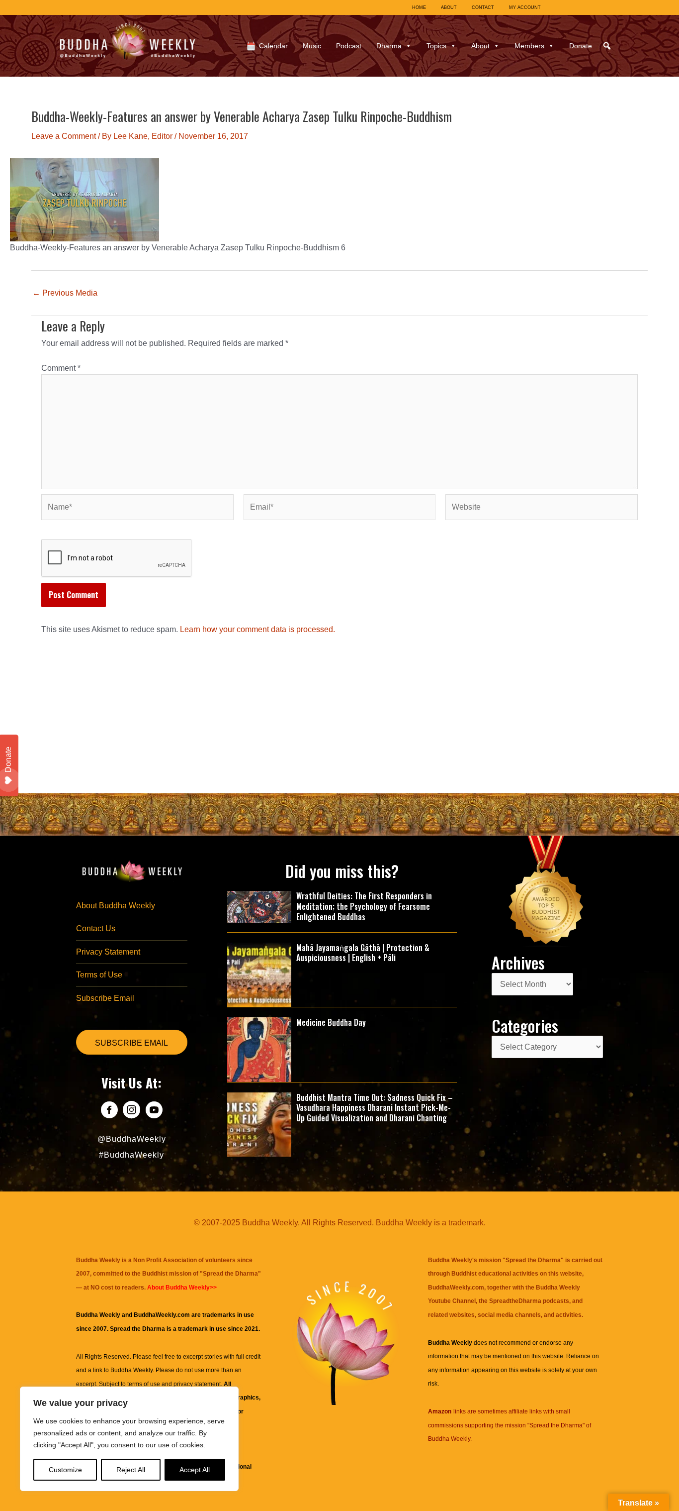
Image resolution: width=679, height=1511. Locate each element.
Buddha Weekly (131, 1370)
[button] (606, 45)
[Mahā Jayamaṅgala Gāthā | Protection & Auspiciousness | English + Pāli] (259, 974)
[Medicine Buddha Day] (259, 1049)
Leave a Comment (63, 136)
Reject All (130, 1470)
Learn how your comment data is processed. (257, 629)
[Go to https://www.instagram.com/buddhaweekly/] (131, 1111)
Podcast (348, 46)
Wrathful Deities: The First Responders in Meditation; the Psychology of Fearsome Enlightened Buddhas (364, 906)
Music (312, 46)
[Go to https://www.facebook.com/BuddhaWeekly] (109, 1111)
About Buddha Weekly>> (182, 1287)
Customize (65, 1470)
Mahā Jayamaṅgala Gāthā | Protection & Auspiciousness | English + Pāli (362, 953)
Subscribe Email (105, 998)
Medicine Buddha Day (331, 1022)
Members (529, 46)
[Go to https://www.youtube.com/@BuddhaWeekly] (154, 1111)
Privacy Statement (108, 952)
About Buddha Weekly (115, 905)
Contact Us (95, 928)
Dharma (389, 46)
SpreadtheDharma (515, 1300)
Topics (436, 46)
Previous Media (64, 293)
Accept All (194, 1470)
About (480, 46)
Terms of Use (99, 975)
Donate (580, 46)
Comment (61, 368)
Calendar (273, 46)
